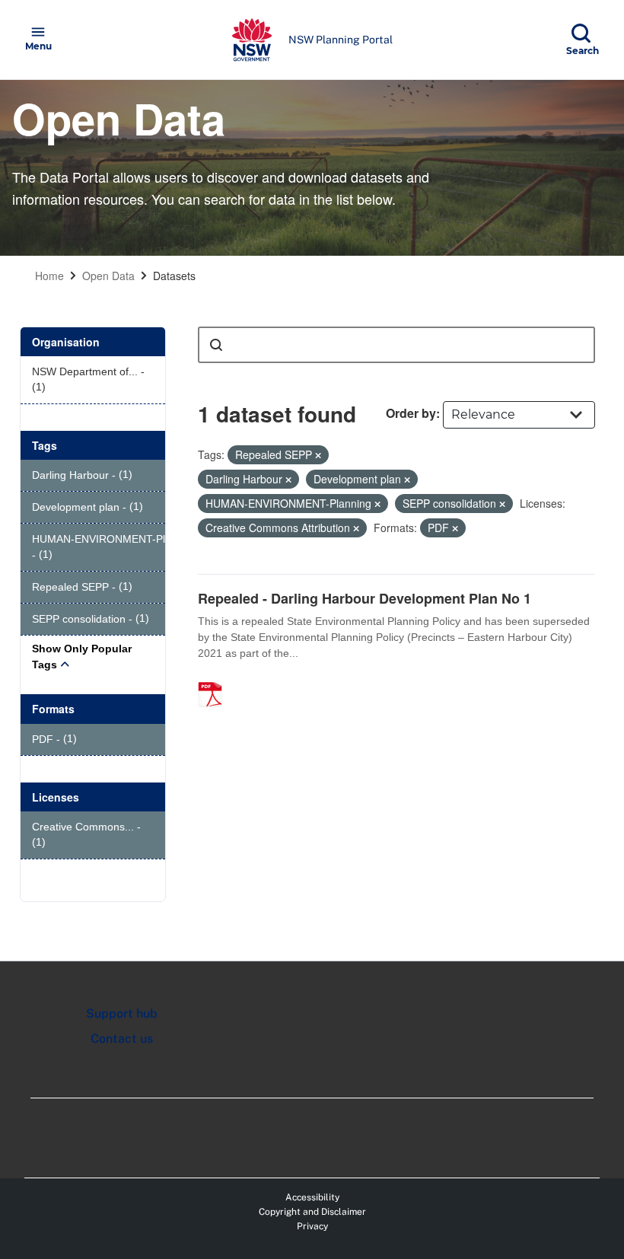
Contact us (122, 1038)
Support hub (122, 1013)
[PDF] (215, 678)
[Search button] (216, 345)
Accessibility (312, 1197)
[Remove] (318, 455)
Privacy (312, 1226)
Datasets (174, 275)
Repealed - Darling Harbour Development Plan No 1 (364, 598)
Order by (411, 413)
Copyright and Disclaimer (312, 1211)
